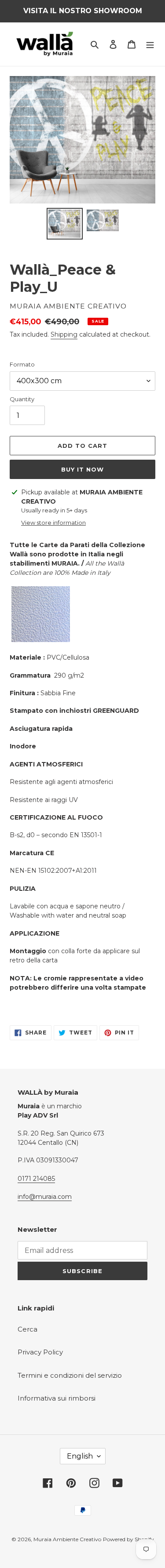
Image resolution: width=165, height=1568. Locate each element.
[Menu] (150, 44)
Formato (22, 364)
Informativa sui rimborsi (56, 1398)
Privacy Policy (40, 1352)
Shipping (64, 334)
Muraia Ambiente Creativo (67, 1539)
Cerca (27, 1329)
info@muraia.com (45, 1197)
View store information (53, 522)
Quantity (22, 399)
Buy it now (82, 469)
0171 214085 (36, 1179)
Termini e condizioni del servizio (70, 1375)
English (80, 1456)
